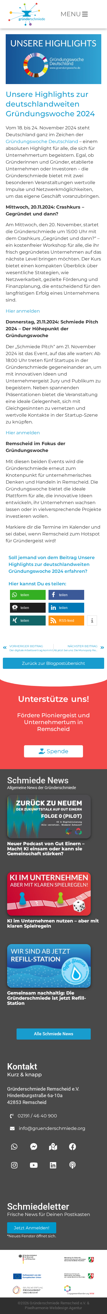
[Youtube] (34, 1165)
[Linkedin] (53, 1165)
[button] (28, 595)
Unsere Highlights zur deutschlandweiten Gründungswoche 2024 (50, 104)
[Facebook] (72, 1146)
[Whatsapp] (14, 1146)
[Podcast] (72, 1165)
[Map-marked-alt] (53, 1146)
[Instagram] (14, 1165)
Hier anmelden (23, 311)
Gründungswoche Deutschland (42, 141)
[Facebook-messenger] (34, 1146)
